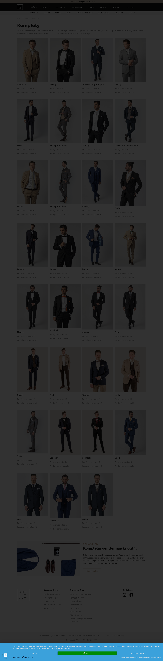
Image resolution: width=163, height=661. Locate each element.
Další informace (138, 653)
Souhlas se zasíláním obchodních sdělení (150, 657)
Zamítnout (35, 653)
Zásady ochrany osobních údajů (129, 657)
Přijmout (87, 653)
